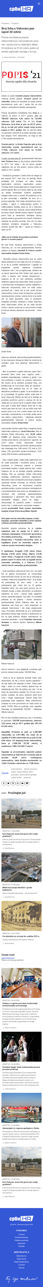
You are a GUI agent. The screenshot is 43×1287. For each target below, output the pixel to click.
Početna (5, 23)
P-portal (22, 1265)
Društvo (15, 23)
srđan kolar (16, 777)
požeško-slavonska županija (24, 775)
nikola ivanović (30, 769)
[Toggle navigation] (39, 4)
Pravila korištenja (21, 1237)
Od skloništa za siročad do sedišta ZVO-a (20, 936)
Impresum (21, 1243)
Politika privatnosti (21, 1240)
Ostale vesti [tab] (7, 954)
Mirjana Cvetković (10, 1028)
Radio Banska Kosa (21, 1262)
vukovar (27, 777)
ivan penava (16, 769)
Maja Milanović (10, 848)
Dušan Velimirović (10, 57)
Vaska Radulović (10, 1089)
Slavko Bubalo (9, 943)
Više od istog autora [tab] (12, 960)
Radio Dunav (21, 1259)
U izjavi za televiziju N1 (11, 158)
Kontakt (21, 1246)
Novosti (21, 1268)
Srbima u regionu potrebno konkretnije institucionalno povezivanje (20, 1004)
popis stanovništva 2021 (22, 772)
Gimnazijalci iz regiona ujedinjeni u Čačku (20, 1128)
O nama (21, 1234)
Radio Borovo (21, 1256)
